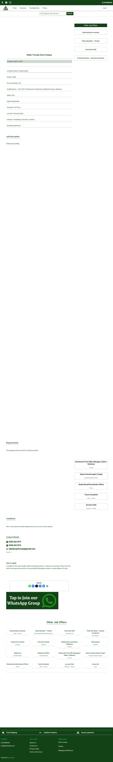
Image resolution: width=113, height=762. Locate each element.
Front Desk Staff (90, 49)
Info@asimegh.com (8, 746)
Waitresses (17, 653)
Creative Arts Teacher (17, 642)
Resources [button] (23, 8)
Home (15, 8)
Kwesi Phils (11, 757)
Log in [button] (105, 8)
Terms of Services (36, 752)
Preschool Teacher (43, 642)
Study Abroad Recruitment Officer (91, 484)
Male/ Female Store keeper (39, 55)
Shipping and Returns (65, 750)
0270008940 (108, 2)
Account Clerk (91, 505)
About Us (33, 743)
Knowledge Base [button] (34, 8)
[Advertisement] (39, 36)
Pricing (45, 8)
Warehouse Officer (43, 653)
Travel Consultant (91, 495)
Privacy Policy (34, 749)
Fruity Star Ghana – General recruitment (90, 58)
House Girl (95, 664)
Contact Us (33, 746)
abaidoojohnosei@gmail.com (22, 549)
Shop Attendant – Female (90, 41)
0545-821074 (15, 542)
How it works (62, 742)
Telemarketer (95, 642)
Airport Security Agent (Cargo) (91, 474)
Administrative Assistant (90, 32)
